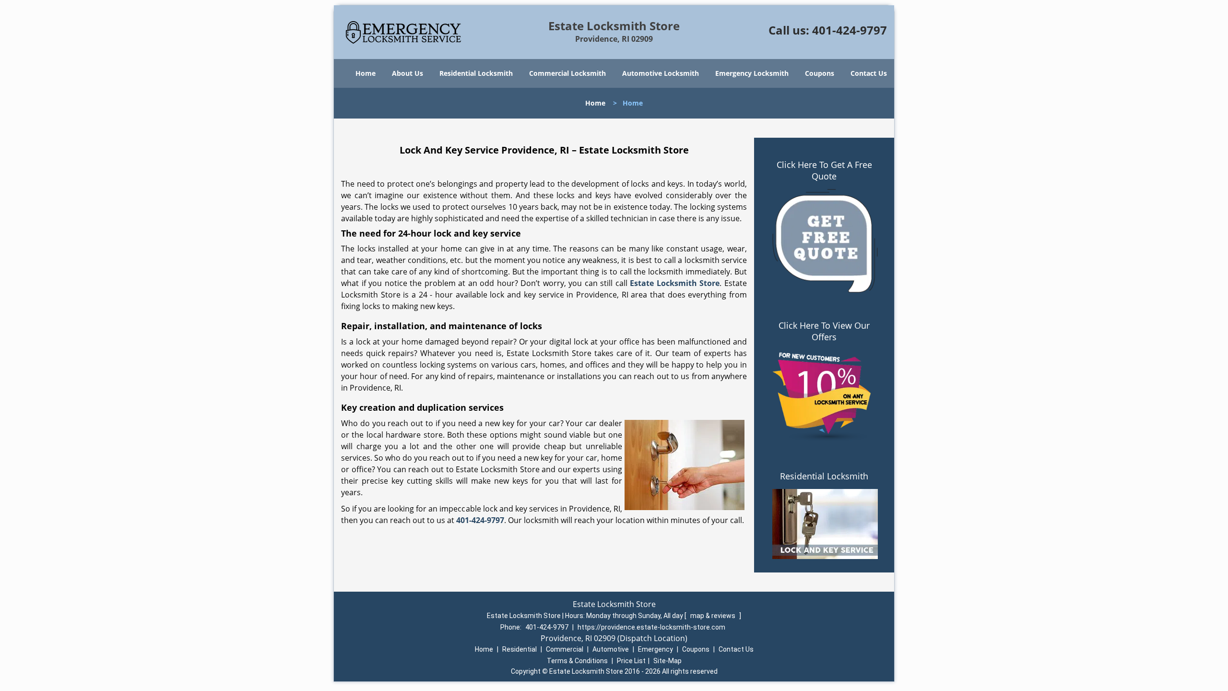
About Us (407, 73)
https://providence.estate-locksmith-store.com (651, 627)
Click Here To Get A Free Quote (824, 170)
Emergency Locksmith (752, 73)
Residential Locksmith (476, 73)
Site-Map (667, 661)
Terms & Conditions (577, 661)
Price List (631, 661)
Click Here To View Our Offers (824, 331)
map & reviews (713, 616)
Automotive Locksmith (660, 73)
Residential (519, 649)
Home (365, 73)
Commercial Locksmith (567, 73)
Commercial (564, 649)
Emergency (655, 649)
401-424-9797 (849, 30)
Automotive (610, 649)
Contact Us (868, 73)
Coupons (819, 73)
